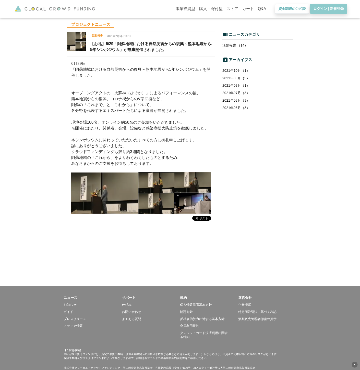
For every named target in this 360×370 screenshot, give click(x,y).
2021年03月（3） (236, 108)
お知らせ (70, 305)
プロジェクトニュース (90, 24)
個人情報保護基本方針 (196, 305)
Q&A (262, 9)
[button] (93, 297)
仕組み (127, 305)
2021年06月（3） (236, 100)
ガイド (68, 312)
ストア (232, 9)
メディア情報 (73, 326)
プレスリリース (75, 319)
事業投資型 (185, 9)
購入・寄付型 (211, 9)
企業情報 (244, 305)
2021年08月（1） (236, 85)
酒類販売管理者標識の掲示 (257, 319)
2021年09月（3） (236, 78)
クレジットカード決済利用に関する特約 (204, 335)
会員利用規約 (189, 326)
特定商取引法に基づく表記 (257, 312)
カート (248, 9)
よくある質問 (131, 319)
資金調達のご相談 (292, 9)
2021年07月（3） (236, 93)
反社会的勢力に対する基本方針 (202, 319)
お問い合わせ (131, 312)
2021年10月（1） (236, 70)
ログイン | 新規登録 (328, 9)
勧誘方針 (186, 312)
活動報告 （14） (235, 45)
